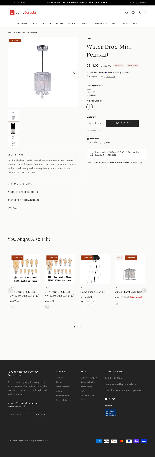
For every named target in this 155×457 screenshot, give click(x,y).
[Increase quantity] (101, 123)
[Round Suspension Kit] (95, 269)
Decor (59, 23)
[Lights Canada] (23, 12)
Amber (12, 307)
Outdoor (46, 23)
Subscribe (41, 414)
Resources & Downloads (24, 200)
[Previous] (10, 290)
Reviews (13, 208)
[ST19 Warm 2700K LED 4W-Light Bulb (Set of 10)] (60, 269)
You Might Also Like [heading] (29, 239)
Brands (86, 23)
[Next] (144, 290)
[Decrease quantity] (89, 123)
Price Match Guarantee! (120, 162)
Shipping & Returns (20, 183)
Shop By (72, 23)
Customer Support (89, 377)
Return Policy (86, 386)
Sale (135, 23)
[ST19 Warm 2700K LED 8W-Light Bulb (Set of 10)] (25, 269)
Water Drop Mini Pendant (26, 32)
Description (15, 154)
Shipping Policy (88, 382)
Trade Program (63, 386)
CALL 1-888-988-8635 (138, 2)
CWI (89, 39)
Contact (59, 382)
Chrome (88, 303)
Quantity (91, 117)
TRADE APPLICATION (16, 2)
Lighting (22, 23)
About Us (60, 377)
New (125, 23)
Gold (93, 303)
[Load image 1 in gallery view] (43, 72)
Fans (34, 23)
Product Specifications (23, 191)
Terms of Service (63, 400)
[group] (25, 284)
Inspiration (100, 23)
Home (10, 32)
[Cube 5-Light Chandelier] (130, 269)
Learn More (110, 76)
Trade (115, 23)
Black (82, 303)
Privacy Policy (62, 395)
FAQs (83, 391)
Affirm (59, 391)
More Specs (91, 95)
